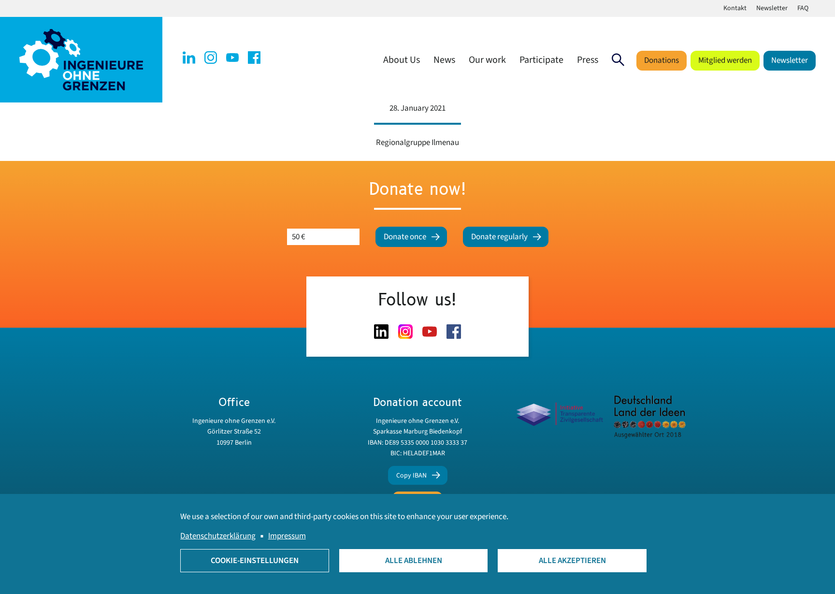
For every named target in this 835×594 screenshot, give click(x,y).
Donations (661, 60)
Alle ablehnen (413, 560)
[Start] (81, 59)
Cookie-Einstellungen (255, 560)
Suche (618, 60)
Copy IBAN (411, 475)
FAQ (802, 8)
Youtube (232, 57)
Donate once (405, 237)
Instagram (210, 57)
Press (587, 60)
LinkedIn (189, 57)
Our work (487, 60)
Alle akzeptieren (572, 560)
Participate (541, 60)
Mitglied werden (725, 60)
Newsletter (772, 8)
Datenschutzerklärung (218, 536)
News (444, 60)
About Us (401, 60)
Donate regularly (499, 237)
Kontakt (735, 8)
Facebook (254, 57)
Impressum (287, 536)
